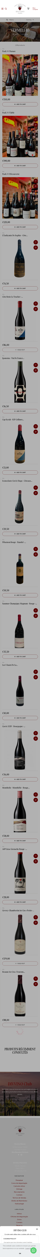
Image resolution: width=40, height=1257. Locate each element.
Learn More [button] (29, 1248)
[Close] (37, 1229)
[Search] (6, 9)
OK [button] (20, 1253)
